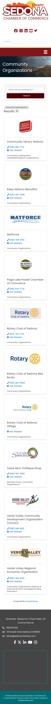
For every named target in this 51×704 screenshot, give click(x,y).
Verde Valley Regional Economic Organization (22, 570)
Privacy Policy (22, 698)
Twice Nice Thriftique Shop (24, 468)
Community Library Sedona (25, 141)
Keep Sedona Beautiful (22, 189)
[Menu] (45, 52)
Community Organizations (16, 107)
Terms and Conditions (38, 698)
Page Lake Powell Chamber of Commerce (25, 281)
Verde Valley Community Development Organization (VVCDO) (25, 519)
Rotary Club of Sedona (22, 328)
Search (26, 95)
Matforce (13, 234)
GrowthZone (31, 601)
